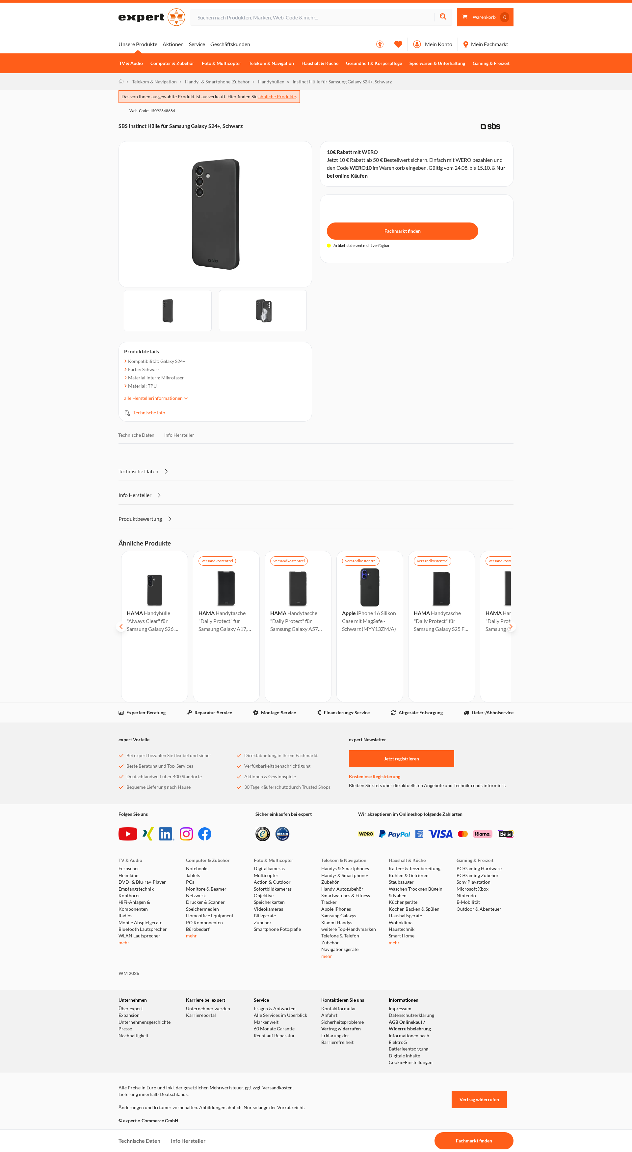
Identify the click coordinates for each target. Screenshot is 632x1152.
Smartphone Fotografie (277, 929)
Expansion (129, 1015)
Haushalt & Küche (320, 63)
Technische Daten (136, 435)
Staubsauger (401, 882)
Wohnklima (400, 922)
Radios (125, 915)
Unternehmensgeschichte (144, 1022)
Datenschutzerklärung (411, 1015)
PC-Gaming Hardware (479, 868)
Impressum (400, 1008)
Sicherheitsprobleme (342, 1022)
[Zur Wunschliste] (398, 44)
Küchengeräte (403, 902)
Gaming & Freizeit (491, 63)
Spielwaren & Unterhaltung (437, 63)
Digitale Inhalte (404, 1055)
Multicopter (266, 875)
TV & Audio (131, 63)
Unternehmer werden (208, 1008)
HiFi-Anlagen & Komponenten (134, 905)
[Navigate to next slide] (511, 626)
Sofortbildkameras (273, 889)
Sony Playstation (473, 882)
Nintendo (466, 895)
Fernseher (128, 868)
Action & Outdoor (272, 882)
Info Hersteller (179, 435)
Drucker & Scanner (205, 902)
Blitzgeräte (265, 915)
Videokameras (268, 909)
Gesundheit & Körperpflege (374, 63)
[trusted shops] (262, 834)
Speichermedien (202, 909)
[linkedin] (166, 834)
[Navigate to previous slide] (121, 626)
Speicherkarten (269, 902)
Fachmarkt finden (402, 231)
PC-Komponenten (204, 922)
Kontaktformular (338, 1008)
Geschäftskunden (230, 44)
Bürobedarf (198, 929)
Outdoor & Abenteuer (479, 909)
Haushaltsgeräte (405, 915)
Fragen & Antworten (275, 1008)
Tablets (193, 875)
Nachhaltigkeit (133, 1035)
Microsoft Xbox (472, 889)
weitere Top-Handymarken (348, 929)
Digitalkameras (269, 868)
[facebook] (204, 834)
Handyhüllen (268, 81)
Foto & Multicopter (221, 63)
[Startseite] (121, 81)
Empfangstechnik (136, 889)
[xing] (148, 834)
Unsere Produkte (137, 44)
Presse (125, 1028)
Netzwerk (196, 895)
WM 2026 (128, 973)
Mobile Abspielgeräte (140, 922)
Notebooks (197, 868)
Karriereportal (201, 1015)
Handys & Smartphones (345, 868)
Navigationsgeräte (339, 949)
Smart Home (401, 935)
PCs (190, 882)
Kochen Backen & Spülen (414, 909)
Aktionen (173, 44)
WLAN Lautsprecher (139, 935)
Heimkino (128, 875)
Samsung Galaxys (338, 915)
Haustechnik (401, 929)
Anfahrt (329, 1015)
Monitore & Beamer (206, 889)
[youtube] (127, 834)
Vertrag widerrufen (341, 1028)
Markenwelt (266, 1022)
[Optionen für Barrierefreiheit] (379, 44)
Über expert (130, 1008)
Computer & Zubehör (172, 63)
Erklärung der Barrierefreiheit (337, 1039)
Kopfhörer (129, 895)
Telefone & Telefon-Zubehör (341, 939)
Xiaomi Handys (336, 922)
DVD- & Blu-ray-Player (142, 882)
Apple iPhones (336, 909)
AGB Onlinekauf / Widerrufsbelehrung (410, 1025)
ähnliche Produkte (277, 96)
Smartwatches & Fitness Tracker (345, 899)
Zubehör (263, 922)
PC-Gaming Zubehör (478, 875)
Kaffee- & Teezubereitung (414, 868)
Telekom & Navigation (271, 63)
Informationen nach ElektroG (409, 1039)
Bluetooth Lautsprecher (142, 929)
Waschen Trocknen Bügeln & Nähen (415, 892)
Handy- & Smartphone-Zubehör (214, 81)
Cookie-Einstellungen (411, 1062)
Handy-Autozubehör (342, 889)
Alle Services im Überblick (280, 1015)
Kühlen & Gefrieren (409, 875)
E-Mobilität (468, 902)
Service (197, 44)
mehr (123, 942)
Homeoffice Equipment (209, 915)
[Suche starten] (443, 17)
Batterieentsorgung (408, 1048)
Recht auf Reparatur (274, 1035)
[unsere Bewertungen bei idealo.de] (282, 834)
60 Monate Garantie (274, 1028)
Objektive (264, 895)
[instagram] (186, 834)
